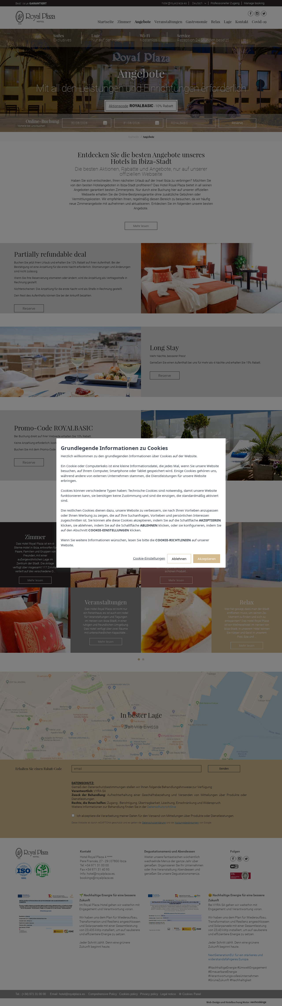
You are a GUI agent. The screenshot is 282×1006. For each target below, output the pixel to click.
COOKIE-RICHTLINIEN (173, 540)
